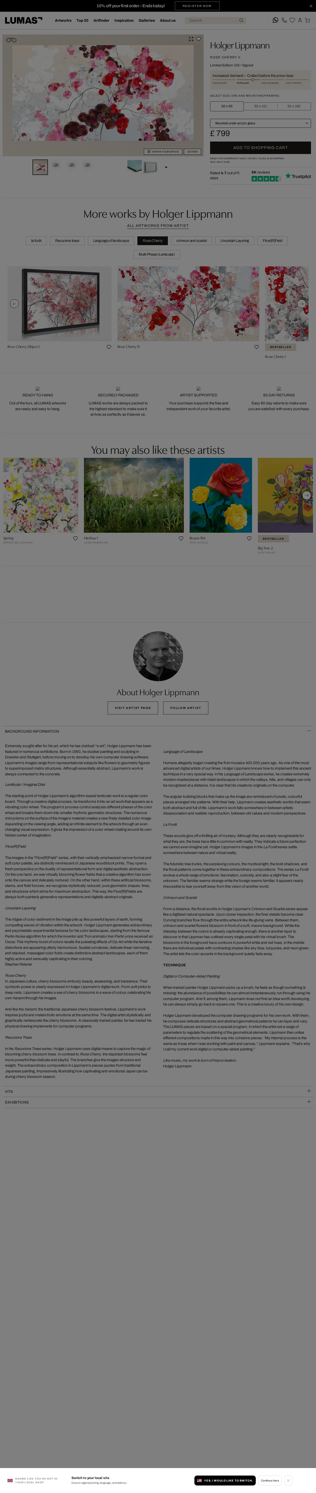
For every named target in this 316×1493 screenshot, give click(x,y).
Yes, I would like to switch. (228, 1480)
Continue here (270, 1480)
